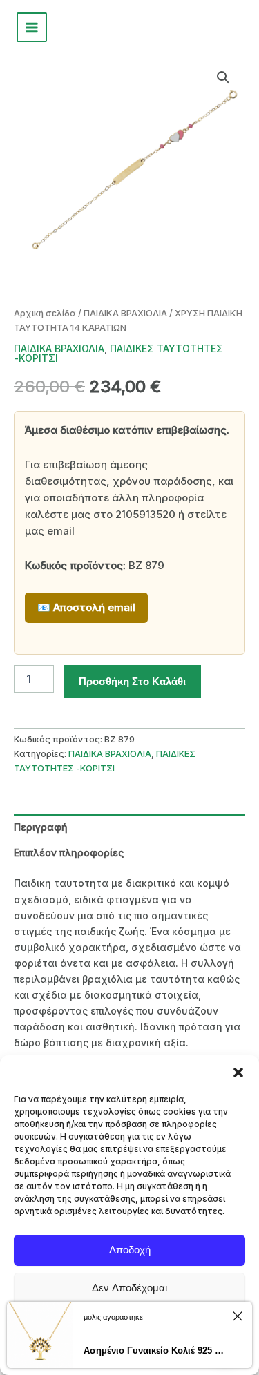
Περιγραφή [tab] (41, 827)
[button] (238, 1072)
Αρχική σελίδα (45, 313)
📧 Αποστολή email (86, 607)
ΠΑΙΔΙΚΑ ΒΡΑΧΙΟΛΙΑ (125, 313)
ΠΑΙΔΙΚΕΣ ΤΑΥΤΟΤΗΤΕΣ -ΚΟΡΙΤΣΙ (118, 353)
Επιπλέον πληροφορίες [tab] (69, 852)
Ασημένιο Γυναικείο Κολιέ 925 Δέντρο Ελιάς (156, 1350)
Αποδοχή (130, 1250)
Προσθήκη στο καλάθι (132, 682)
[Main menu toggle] (32, 27)
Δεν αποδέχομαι (129, 1288)
